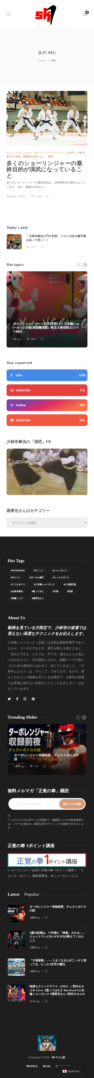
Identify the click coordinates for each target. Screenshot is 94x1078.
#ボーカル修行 (37, 577)
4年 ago (17, 339)
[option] (47, 241)
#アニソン (39, 570)
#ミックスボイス (61, 577)
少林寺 (70, 152)
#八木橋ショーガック (44, 584)
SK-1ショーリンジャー (49, 152)
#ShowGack (18, 570)
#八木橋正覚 (70, 584)
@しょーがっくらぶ (19, 152)
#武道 (70, 591)
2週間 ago (35, 971)
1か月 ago (35, 1001)
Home (41, 60)
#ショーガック (59, 570)
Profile (32, 1066)
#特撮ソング (17, 598)
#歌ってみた (38, 591)
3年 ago (22, 196)
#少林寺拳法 (17, 591)
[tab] (13, 894)
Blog (46, 1066)
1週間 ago (19, 766)
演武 (51, 156)
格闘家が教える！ (34, 156)
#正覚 (55, 591)
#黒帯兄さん (38, 598)
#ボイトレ (16, 577)
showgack (12, 196)
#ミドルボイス (18, 584)
